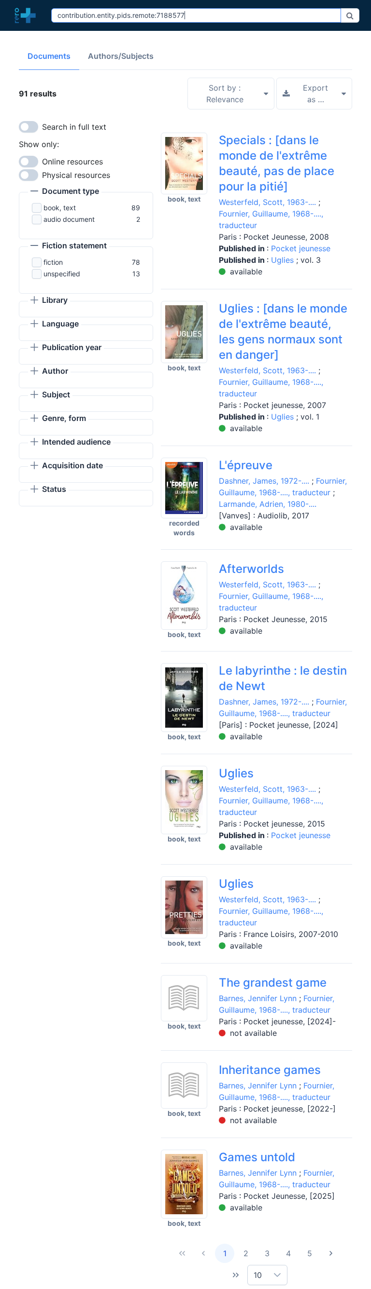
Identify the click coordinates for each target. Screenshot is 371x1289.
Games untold (257, 1157)
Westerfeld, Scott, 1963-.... (267, 202)
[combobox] (196, 15)
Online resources (72, 161)
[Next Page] (331, 1253)
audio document (69, 219)
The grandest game (273, 983)
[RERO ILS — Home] (27, 15)
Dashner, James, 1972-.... (264, 481)
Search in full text (74, 127)
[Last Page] (235, 1275)
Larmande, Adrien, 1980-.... (267, 504)
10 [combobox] (258, 1275)
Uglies (283, 260)
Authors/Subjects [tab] (121, 56)
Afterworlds (251, 569)
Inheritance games (270, 1070)
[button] (65, 192)
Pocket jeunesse (300, 248)
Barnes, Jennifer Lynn (258, 998)
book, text (59, 208)
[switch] (28, 127)
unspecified (61, 274)
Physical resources (76, 175)
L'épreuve (245, 465)
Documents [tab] (49, 56)
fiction (53, 262)
